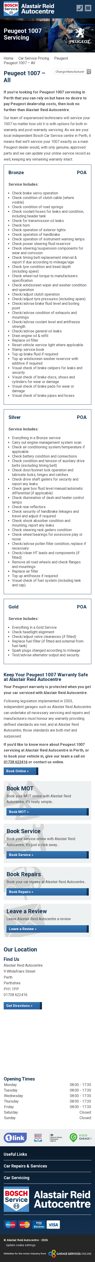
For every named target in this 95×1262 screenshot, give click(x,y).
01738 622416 (15, 762)
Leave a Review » (23, 929)
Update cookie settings (21, 1245)
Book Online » (17, 771)
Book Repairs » (21, 892)
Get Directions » (19, 1006)
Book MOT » (19, 812)
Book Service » (21, 855)
